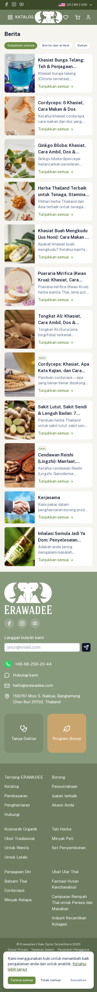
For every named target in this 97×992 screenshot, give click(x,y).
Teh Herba (61, 829)
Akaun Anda (63, 805)
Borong (58, 777)
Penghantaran (17, 805)
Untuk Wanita (16, 847)
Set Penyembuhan (69, 847)
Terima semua (22, 980)
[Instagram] (14, 5)
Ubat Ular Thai (65, 871)
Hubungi (12, 814)
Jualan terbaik (64, 795)
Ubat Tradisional (19, 838)
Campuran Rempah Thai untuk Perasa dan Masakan (72, 902)
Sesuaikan (78, 980)
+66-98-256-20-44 (33, 664)
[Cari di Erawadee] (55, 17)
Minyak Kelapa (18, 899)
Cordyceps (14, 890)
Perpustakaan (64, 786)
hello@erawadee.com (33, 685)
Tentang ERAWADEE (23, 777)
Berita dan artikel (56, 45)
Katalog (24, 17)
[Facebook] (6, 5)
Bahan (82, 45)
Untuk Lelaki (15, 857)
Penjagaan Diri (17, 871)
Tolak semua (50, 980)
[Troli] (77, 17)
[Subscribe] (86, 647)
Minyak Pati (62, 838)
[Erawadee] (48, 17)
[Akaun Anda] (88, 17)
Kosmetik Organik (20, 829)
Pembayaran (15, 795)
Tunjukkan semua (20, 45)
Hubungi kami (25, 675)
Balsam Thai (15, 881)
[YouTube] (21, 5)
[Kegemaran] (65, 17)
